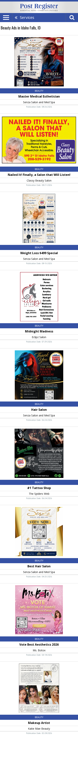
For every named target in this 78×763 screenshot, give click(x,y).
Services (27, 17)
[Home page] (39, 7)
